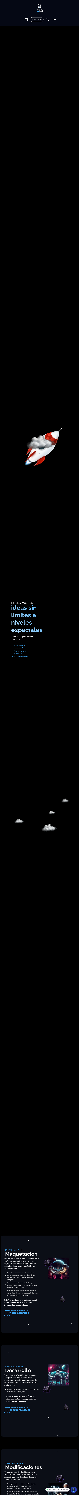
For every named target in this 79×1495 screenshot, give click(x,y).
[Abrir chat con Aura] (74, 1490)
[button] (54, 19)
